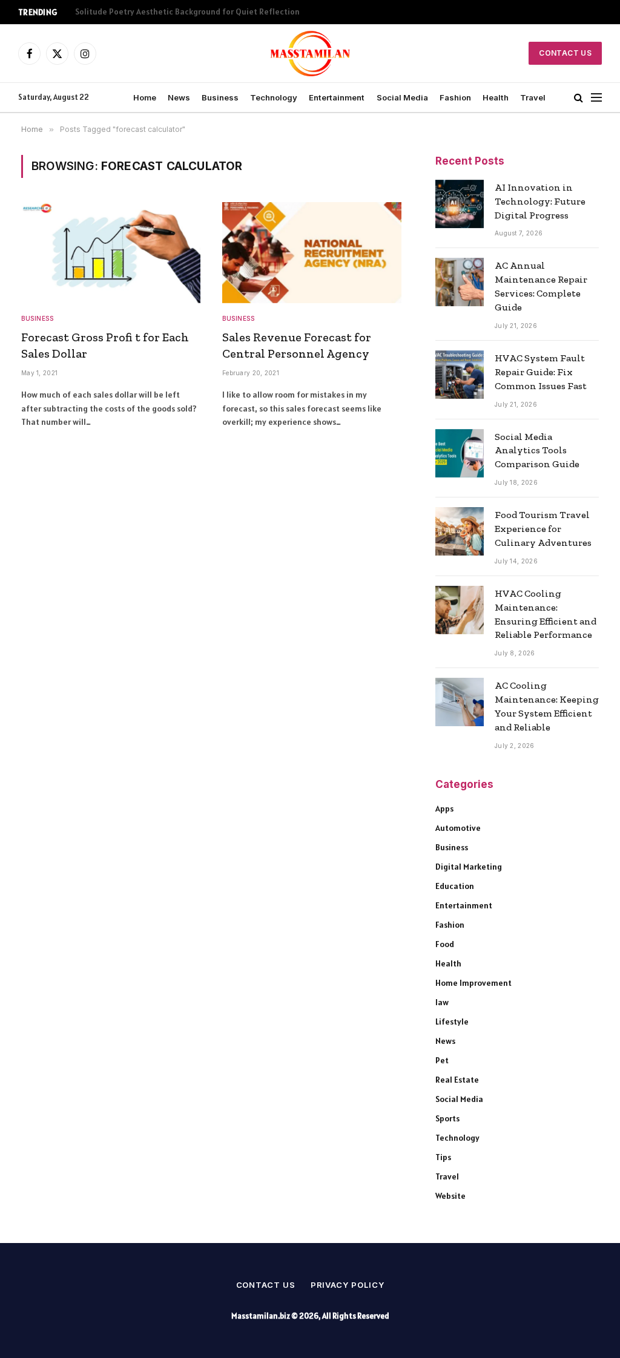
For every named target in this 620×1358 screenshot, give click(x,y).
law (442, 1002)
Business (220, 97)
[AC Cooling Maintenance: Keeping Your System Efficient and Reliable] (459, 702)
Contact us (265, 1285)
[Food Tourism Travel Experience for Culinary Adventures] (459, 531)
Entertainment (336, 97)
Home (144, 97)
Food (444, 944)
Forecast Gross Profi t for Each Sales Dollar (105, 345)
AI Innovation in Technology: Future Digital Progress (540, 201)
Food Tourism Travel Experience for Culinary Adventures (543, 528)
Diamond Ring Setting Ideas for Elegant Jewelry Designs (181, 12)
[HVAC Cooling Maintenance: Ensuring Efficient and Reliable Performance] (459, 610)
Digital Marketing (468, 866)
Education (454, 886)
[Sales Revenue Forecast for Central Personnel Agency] (311, 252)
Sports (447, 1118)
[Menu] (596, 97)
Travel (533, 97)
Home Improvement (473, 982)
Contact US (565, 52)
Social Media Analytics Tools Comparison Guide (537, 450)
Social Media (402, 97)
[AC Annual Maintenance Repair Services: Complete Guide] (459, 282)
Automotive (458, 827)
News (179, 97)
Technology (273, 97)
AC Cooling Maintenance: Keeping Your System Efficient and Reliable (547, 706)
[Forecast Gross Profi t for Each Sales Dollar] (110, 252)
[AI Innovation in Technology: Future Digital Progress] (459, 204)
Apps (444, 808)
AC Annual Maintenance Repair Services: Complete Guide (541, 286)
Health (496, 97)
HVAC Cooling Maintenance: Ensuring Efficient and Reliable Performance (545, 614)
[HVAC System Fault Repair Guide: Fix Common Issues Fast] (459, 374)
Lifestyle (452, 1021)
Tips (443, 1157)
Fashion (455, 97)
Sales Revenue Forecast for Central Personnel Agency (296, 345)
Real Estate (457, 1079)
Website (450, 1195)
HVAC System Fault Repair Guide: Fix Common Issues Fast (541, 372)
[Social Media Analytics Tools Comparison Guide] (459, 453)
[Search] (578, 97)
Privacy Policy (347, 1285)
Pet (442, 1060)
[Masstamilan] (310, 53)
